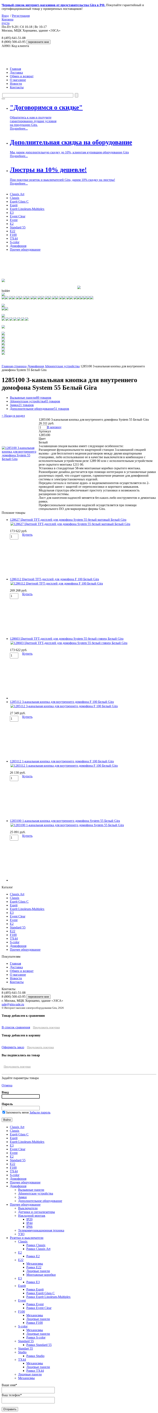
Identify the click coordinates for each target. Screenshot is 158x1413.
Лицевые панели (38, 1271)
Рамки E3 (33, 1282)
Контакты (17, 87)
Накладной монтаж (31, 1215)
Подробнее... (19, 128)
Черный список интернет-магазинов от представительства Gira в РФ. (53, 5)
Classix (14, 198)
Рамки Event (35, 1304)
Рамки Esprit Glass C (40, 1293)
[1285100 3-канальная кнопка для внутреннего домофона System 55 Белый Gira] (20, 459)
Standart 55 (25, 1348)
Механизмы (34, 1263)
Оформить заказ (13, 1047)
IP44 (29, 1223)
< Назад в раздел (13, 415)
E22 (12, 231)
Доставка (16, 72)
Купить (27, 534)
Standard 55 (18, 227)
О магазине (18, 80)
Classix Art (17, 194)
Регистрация (21, 15)
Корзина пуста (7, 21)
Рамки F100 (34, 1322)
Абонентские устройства (62, 366)
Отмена (7, 1085)
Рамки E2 (33, 1256)
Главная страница (14, 366)
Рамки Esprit (35, 1289)
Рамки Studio (35, 1356)
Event (13, 220)
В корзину (54, 427)
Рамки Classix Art (38, 1249)
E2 (12, 223)
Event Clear (17, 216)
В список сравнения (16, 1027)
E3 (12, 212)
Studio (22, 1352)
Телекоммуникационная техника (41, 1230)
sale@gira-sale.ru (13, 1004)
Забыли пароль (39, 1112)
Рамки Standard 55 (39, 1345)
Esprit (13, 205)
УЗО (21, 1234)
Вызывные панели (30, 397)
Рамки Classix (35, 1245)
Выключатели (28, 1208)
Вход (5, 15)
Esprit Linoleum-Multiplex (27, 209)
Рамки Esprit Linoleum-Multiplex (48, 1297)
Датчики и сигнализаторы (36, 1212)
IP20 (29, 1219)
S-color (14, 242)
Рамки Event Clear (38, 1308)
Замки (22, 405)
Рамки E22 (33, 1267)
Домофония (18, 246)
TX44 (14, 238)
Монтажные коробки (41, 1274)
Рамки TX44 (35, 1370)
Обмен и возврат (22, 76)
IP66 (29, 1226)
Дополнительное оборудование (39, 408)
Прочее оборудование (25, 249)
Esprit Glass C (19, 201)
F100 (13, 234)
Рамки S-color (35, 1337)
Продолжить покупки (46, 1027)
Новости (16, 83)
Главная (15, 69)
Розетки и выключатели (26, 1237)
